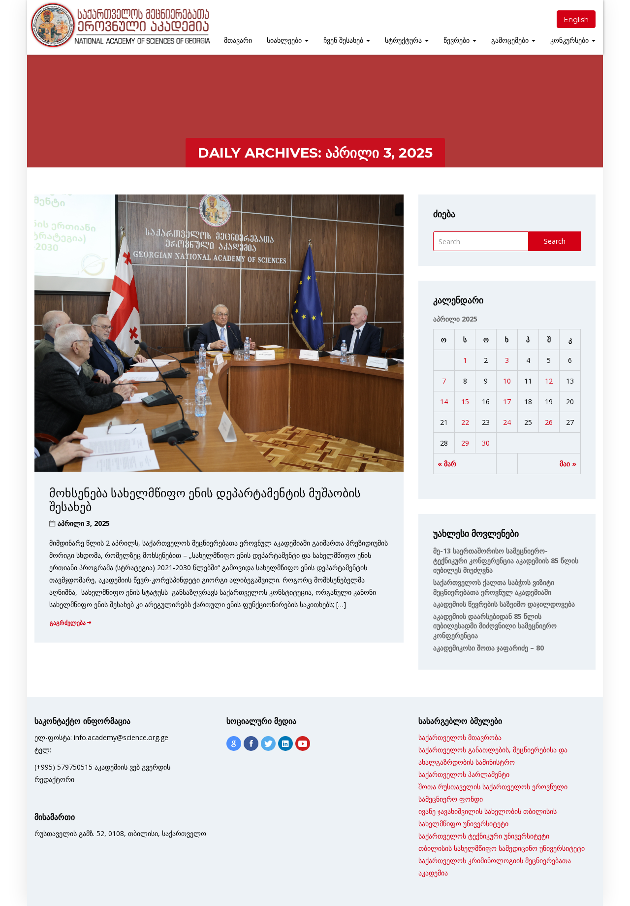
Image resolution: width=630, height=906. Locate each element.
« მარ (447, 463)
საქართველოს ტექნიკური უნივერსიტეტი (483, 836)
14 (444, 401)
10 (507, 381)
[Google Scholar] (233, 743)
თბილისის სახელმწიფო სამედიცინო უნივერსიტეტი (501, 848)
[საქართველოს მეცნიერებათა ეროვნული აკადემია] (119, 25)
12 (549, 381)
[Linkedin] (285, 743)
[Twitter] (268, 743)
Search (555, 241)
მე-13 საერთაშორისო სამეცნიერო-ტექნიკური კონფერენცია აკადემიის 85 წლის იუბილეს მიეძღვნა (505, 560)
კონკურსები (570, 40)
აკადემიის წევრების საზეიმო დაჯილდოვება (504, 604)
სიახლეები (285, 40)
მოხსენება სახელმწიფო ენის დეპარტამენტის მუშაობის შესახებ (205, 500)
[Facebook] (251, 743)
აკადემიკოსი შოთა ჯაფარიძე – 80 (488, 647)
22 (465, 422)
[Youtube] (302, 743)
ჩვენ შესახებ (344, 40)
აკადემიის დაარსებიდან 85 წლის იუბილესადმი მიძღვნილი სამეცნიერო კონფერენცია (495, 626)
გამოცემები (511, 40)
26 (549, 422)
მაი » (568, 463)
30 (486, 443)
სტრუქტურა (404, 40)
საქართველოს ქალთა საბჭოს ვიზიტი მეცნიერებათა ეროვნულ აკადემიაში (493, 587)
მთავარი (238, 40)
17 (507, 401)
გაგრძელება (68, 622)
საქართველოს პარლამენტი (463, 774)
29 (465, 443)
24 (507, 422)
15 (465, 401)
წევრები (457, 40)
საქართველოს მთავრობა (460, 737)
